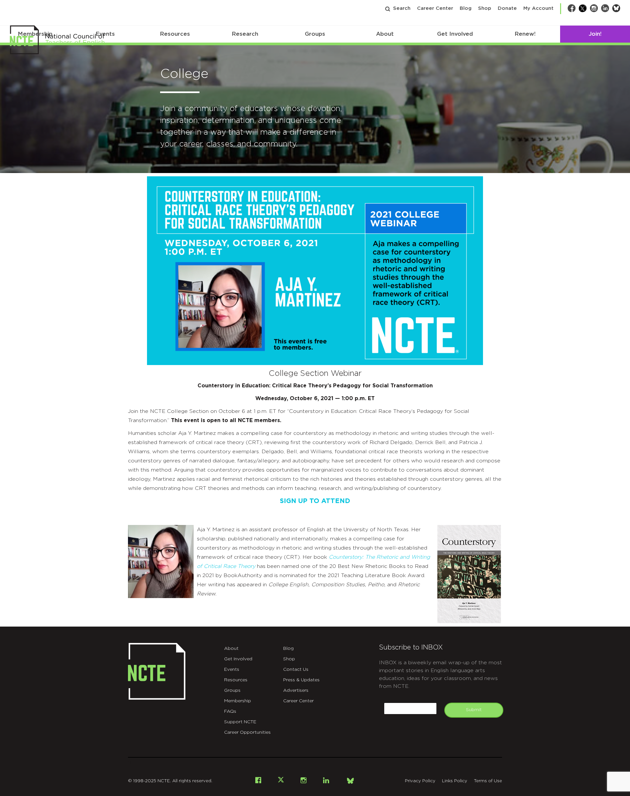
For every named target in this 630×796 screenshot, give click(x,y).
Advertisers (295, 690)
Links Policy (454, 781)
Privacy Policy (420, 781)
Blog (466, 8)
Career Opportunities (247, 732)
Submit (474, 710)
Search (401, 8)
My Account (538, 8)
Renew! (525, 34)
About (385, 34)
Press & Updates (301, 680)
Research (245, 34)
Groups (315, 34)
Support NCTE (240, 722)
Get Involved (455, 34)
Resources (175, 34)
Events (231, 669)
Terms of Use (488, 781)
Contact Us (295, 669)
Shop (484, 8)
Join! (595, 34)
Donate (507, 8)
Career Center (435, 8)
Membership (237, 701)
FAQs (230, 711)
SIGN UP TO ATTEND (315, 501)
